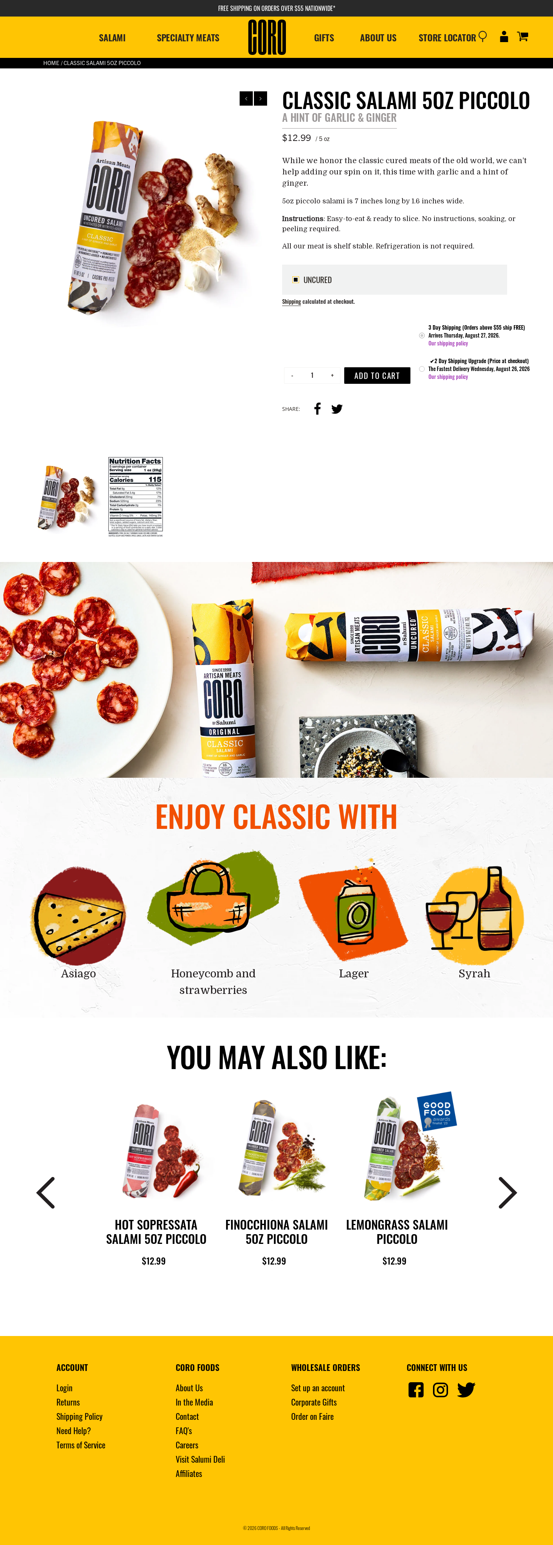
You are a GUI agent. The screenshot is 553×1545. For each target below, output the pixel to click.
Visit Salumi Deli (200, 1459)
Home (51, 62)
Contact (187, 1416)
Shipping (291, 301)
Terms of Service (80, 1445)
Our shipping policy (448, 343)
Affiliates (189, 1473)
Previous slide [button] (246, 98)
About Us (189, 1387)
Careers (187, 1445)
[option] (146, 214)
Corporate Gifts (314, 1402)
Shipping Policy (79, 1416)
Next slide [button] (260, 98)
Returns (68, 1402)
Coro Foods (267, 1528)
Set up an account (318, 1387)
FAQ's (184, 1430)
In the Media (194, 1402)
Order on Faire (312, 1416)
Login (64, 1387)
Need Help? (73, 1430)
